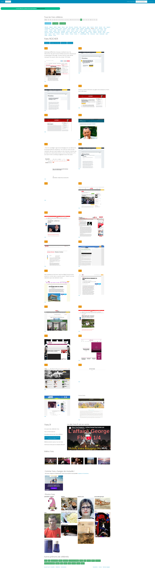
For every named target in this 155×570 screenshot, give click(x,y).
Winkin (46, 35)
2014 (46, 306)
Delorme (73, 28)
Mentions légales (106, 567)
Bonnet (96, 27)
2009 (80, 115)
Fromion (46, 29)
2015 (80, 306)
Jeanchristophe (54, 560)
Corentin (73, 563)
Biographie (47, 43)
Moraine (51, 32)
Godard (81, 29)
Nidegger (82, 32)
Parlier (104, 32)
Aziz (49, 560)
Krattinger (63, 31)
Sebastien (65, 560)
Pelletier (95, 32)
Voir (45, 81)
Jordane (88, 560)
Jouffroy (55, 31)
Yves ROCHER (48, 23)
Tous (46, 19)
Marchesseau (57, 32)
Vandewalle (102, 34)
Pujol (90, 32)
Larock (80, 31)
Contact (100, 567)
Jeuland (50, 31)
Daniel (78, 28)
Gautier (64, 29)
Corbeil (53, 28)
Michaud (63, 32)
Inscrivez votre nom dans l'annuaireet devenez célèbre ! (52, 438)
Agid (66, 27)
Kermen (68, 31)
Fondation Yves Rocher (55, 43)
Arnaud (78, 563)
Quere (108, 32)
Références (70, 43)
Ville (88, 34)
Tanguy (62, 34)
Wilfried (60, 560)
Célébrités (8, 1)
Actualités (53, 567)
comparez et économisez (83, 473)
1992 (80, 48)
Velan (97, 34)
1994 (46, 86)
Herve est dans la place (49, 563)
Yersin (54, 35)
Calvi (104, 27)
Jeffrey (93, 560)
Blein (80, 27)
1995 (80, 86)
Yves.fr (2, 1)
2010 (80, 212)
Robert (50, 34)
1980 (46, 48)
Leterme (85, 31)
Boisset (84, 27)
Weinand (50, 35)
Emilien (65, 563)
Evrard (96, 28)
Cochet (57, 28)
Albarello (46, 27)
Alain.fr (82, 563)
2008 (46, 115)
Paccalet (99, 32)
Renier (46, 34)
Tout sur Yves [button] (150, 1)
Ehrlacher (100, 28)
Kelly (85, 560)
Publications (63, 43)
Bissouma (71, 27)
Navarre (75, 32)
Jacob (98, 29)
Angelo (59, 27)
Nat (79, 32)
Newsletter (95, 567)
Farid (62, 563)
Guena (77, 29)
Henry (90, 29)
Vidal (106, 34)
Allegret (51, 27)
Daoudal (82, 28)
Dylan (69, 563)
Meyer (67, 32)
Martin (104, 31)
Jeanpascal (98, 560)
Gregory (57, 563)
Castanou (64, 28)
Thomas (67, 34)
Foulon (105, 28)
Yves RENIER (55, 23)
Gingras (86, 29)
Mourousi (46, 32)
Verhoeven (92, 34)
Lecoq (72, 31)
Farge (55, 29)
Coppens (108, 27)
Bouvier (92, 27)
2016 (46, 335)
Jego (105, 29)
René (46, 560)
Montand (99, 31)
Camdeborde (47, 28)
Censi (60, 28)
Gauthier (73, 29)
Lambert (90, 31)
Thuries (58, 34)
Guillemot (59, 29)
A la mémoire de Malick (73, 560)
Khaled (81, 560)
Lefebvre (94, 31)
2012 (80, 241)
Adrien (55, 27)
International (63, 567)
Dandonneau (87, 28)
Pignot (87, 32)
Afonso (63, 27)
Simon (54, 34)
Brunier (101, 27)
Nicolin (71, 32)
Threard (71, 34)
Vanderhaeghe (83, 34)
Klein (58, 31)
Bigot (88, 27)
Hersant (94, 29)
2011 (46, 241)
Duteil (69, 28)
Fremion (51, 29)
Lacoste (76, 31)
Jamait (101, 29)
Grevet (68, 29)
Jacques (46, 31)
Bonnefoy (76, 27)
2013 (46, 270)
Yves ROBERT (62, 23)
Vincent (76, 34)
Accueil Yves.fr (47, 567)
